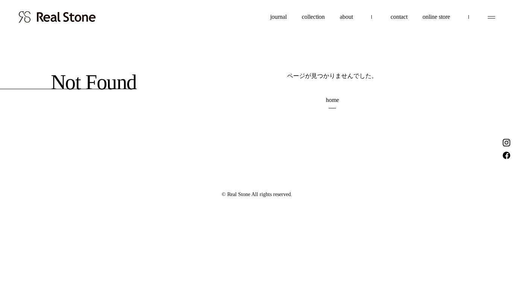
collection (313, 17)
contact (399, 17)
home (332, 100)
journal (278, 17)
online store (436, 17)
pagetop (491, 248)
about (346, 17)
